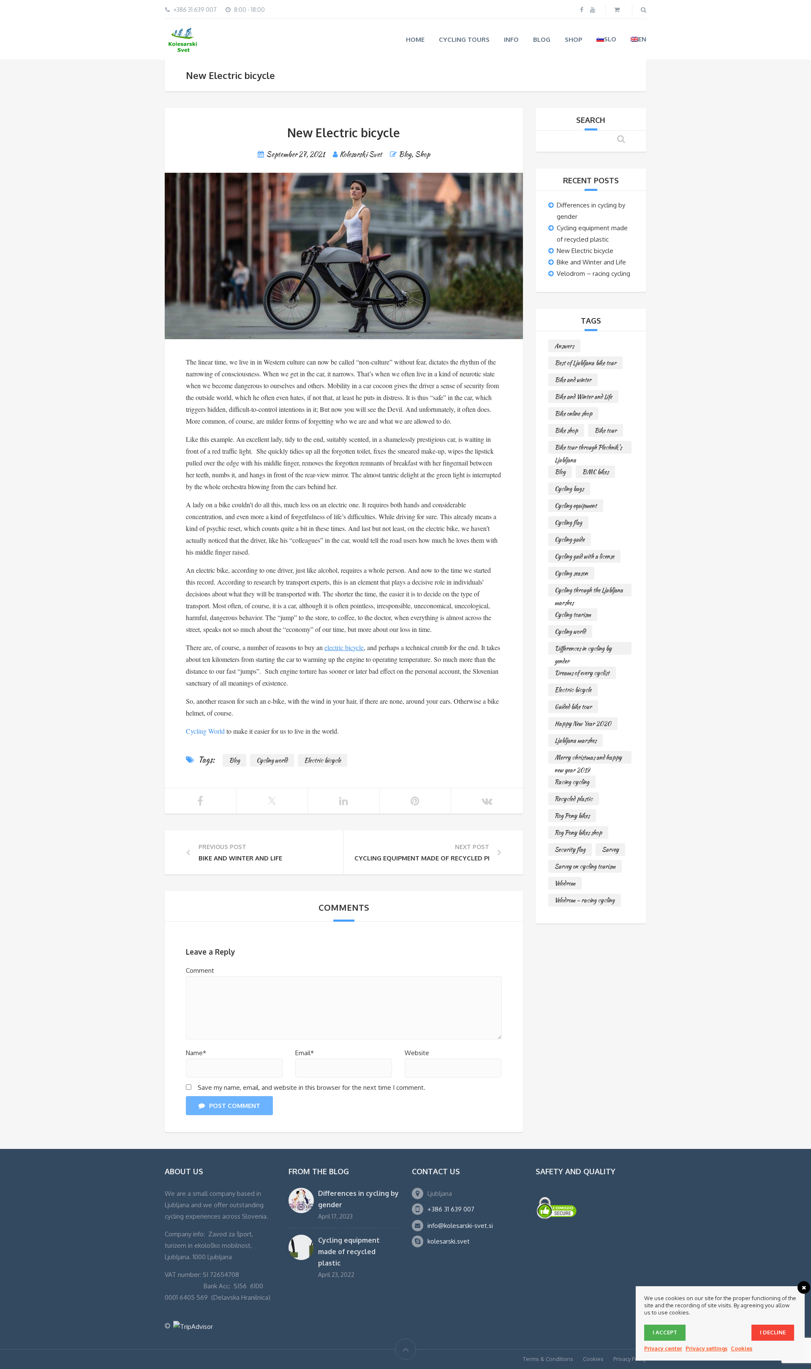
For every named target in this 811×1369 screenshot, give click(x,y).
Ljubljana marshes (575, 740)
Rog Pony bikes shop (578, 832)
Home (415, 39)
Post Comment (234, 1106)
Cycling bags (569, 488)
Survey (610, 849)
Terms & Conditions (548, 1358)
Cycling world (272, 760)
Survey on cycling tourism (585, 866)
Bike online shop (573, 413)
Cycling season (571, 573)
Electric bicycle (322, 760)
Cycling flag (568, 522)
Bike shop (566, 430)
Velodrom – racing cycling (593, 273)
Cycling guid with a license (584, 556)
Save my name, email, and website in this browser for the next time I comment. (311, 1087)
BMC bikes (595, 472)
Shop (573, 39)
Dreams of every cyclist (582, 673)
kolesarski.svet (448, 1241)
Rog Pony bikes (572, 815)
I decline (773, 1332)
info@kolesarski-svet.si (460, 1226)
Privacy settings (706, 1348)
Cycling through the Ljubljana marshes (589, 591)
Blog (541, 39)
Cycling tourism (573, 614)
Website (417, 1053)
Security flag (570, 849)
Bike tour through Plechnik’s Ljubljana (588, 448)
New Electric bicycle (585, 251)
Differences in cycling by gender (583, 649)
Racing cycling (572, 782)
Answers (564, 346)
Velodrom (565, 883)
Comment (200, 970)
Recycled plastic (574, 799)
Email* (304, 1053)
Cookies (593, 1358)
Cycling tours (464, 39)
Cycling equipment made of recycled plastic (349, 1251)
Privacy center (663, 1348)
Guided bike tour (573, 706)
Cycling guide (570, 539)
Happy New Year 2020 (583, 723)
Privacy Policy (629, 1358)
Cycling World (205, 731)
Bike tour (605, 430)
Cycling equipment (576, 505)
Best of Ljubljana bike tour (585, 363)
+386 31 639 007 (450, 1209)
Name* (196, 1053)
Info (511, 39)
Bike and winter (573, 380)
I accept (665, 1332)
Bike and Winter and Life (591, 262)
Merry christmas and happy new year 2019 (588, 758)
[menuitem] (606, 39)
